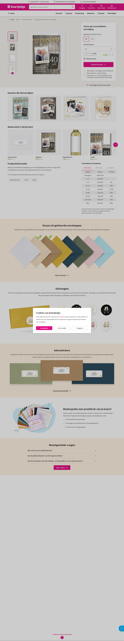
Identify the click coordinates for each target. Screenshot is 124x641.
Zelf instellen (62, 328)
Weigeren (80, 328)
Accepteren (44, 328)
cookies (61, 317)
